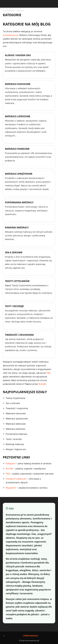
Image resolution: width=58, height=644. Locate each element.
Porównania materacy (19, 202)
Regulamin (11, 487)
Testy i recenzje (14, 306)
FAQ (48, 373)
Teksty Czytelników (17, 281)
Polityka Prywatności (16, 478)
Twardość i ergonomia (19, 334)
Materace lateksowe (17, 116)
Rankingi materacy (17, 227)
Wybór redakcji (30, 636)
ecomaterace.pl (10, 35)
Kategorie (10, 463)
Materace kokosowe (17, 84)
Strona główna (8, 10)
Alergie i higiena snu (18, 55)
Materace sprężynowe (18, 173)
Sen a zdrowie (13, 252)
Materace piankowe (17, 148)
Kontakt (42, 384)
